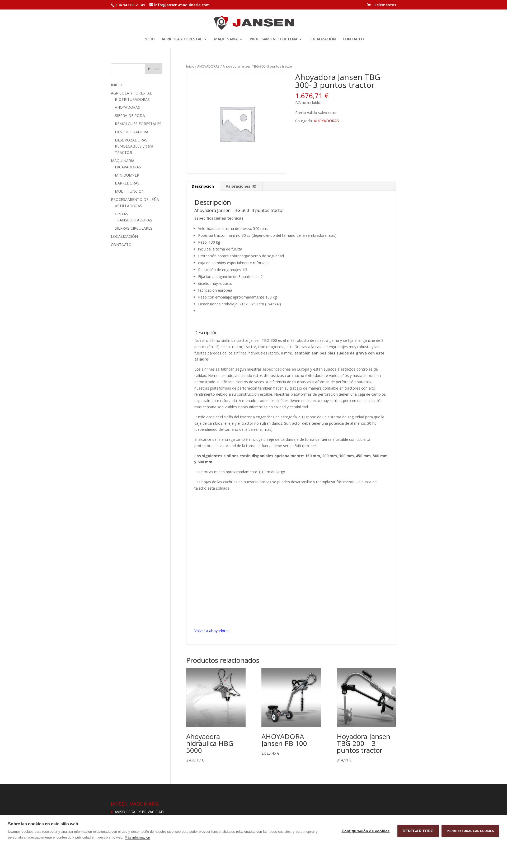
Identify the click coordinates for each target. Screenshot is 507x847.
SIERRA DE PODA (130, 115)
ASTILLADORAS (128, 205)
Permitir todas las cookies (470, 830)
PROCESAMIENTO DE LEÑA (273, 39)
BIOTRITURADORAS (132, 99)
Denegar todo (418, 831)
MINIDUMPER (127, 175)
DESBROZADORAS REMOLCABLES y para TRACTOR (134, 146)
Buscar (154, 68)
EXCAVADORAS (128, 166)
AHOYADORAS (208, 66)
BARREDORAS (127, 183)
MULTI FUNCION (129, 191)
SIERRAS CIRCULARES (133, 228)
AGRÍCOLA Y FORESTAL (182, 39)
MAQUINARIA (226, 39)
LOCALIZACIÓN (322, 39)
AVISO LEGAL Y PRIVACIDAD (139, 811)
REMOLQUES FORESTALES (138, 123)
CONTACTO (353, 39)
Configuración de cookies (366, 831)
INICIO (149, 39)
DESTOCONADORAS (133, 131)
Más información (137, 837)
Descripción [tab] (203, 186)
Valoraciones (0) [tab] (241, 186)
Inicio (190, 66)
